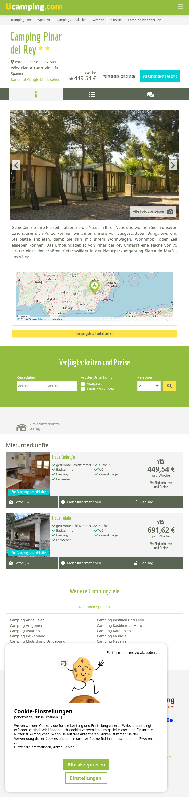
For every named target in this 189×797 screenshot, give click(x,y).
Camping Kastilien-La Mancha (122, 625)
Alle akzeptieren (86, 764)
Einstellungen (86, 778)
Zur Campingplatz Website (160, 76)
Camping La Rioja (111, 636)
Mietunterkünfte (100, 389)
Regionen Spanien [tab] (94, 607)
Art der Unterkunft (96, 377)
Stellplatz (94, 384)
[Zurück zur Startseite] (34, 7)
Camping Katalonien (114, 630)
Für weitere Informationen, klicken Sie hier (44, 747)
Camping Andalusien (27, 620)
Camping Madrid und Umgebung (37, 641)
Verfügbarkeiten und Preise (161, 485)
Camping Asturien (25, 630)
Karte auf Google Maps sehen (35, 79)
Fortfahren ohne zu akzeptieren (133, 652)
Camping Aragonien (26, 625)
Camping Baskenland (27, 636)
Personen (145, 377)
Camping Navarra (111, 641)
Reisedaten (26, 377)
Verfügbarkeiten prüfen (119, 76)
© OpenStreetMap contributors (40, 319)
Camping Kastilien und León (120, 620)
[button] (94, 287)
